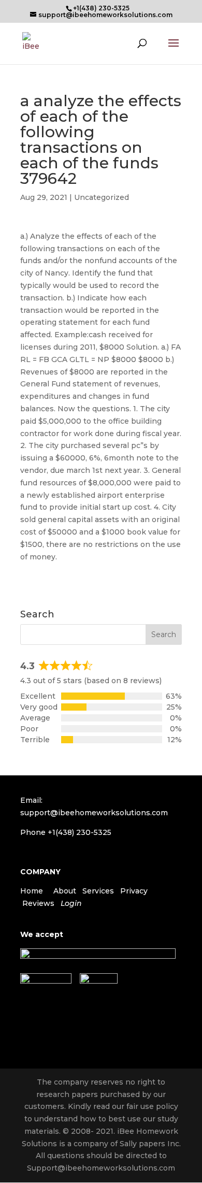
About (64, 891)
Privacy (134, 891)
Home (31, 891)
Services (98, 891)
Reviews (38, 903)
